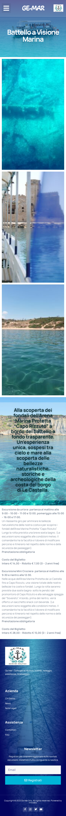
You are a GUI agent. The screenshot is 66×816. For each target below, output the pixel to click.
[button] (6, 8)
